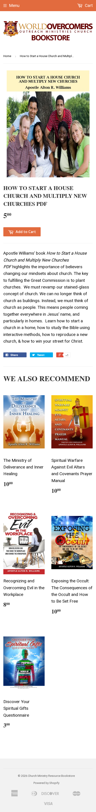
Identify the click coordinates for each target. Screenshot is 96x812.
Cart (88, 5)
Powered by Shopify (46, 783)
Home (7, 56)
